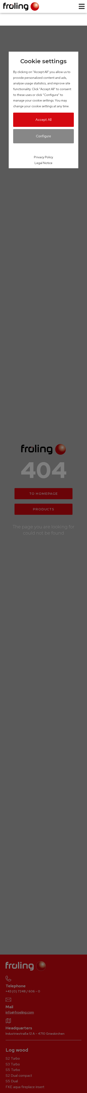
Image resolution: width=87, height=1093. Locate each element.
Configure (43, 136)
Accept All (43, 119)
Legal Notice (43, 163)
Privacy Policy (43, 157)
